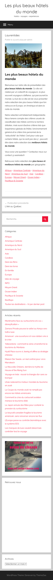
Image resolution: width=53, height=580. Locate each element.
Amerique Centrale (22, 170)
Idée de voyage (12, 279)
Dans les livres (11, 266)
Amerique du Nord (13, 245)
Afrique (8, 170)
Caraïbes (39, 174)
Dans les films (11, 262)
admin (29, 40)
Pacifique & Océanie (14, 181)
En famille (9, 270)
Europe (8, 177)
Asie (31, 174)
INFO (7, 283)
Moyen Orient (20, 177)
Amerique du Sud (19, 174)
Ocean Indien (33, 177)
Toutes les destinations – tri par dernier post (24, 304)
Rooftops (9, 300)
